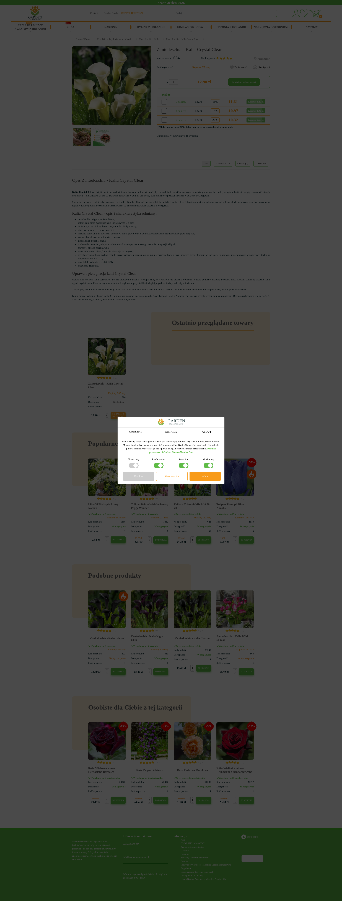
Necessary (133, 459)
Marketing (208, 459)
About (206, 431)
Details (171, 431)
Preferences (158, 459)
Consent (135, 431)
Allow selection (172, 476)
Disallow (138, 476)
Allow (205, 476)
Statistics (183, 459)
